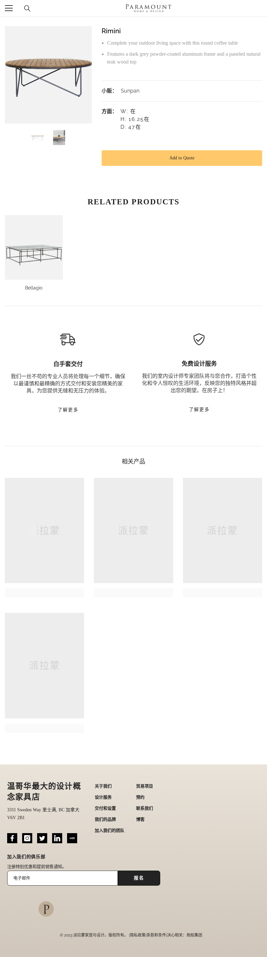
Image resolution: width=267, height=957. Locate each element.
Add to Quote (181, 157)
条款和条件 (156, 935)
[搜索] (27, 8)
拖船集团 (194, 935)
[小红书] (72, 838)
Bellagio (33, 287)
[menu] (9, 8)
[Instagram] (27, 838)
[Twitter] (42, 838)
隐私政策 (138, 935)
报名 (139, 877)
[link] (44, 592)
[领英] (57, 838)
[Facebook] (12, 838)
